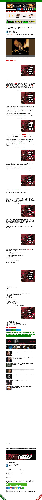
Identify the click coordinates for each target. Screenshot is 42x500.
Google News (22, 336)
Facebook (32, 334)
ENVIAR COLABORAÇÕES (21, 3)
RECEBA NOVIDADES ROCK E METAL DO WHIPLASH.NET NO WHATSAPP (21, 0)
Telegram (27, 334)
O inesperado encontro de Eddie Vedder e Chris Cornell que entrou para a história (22, 358)
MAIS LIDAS (20, 472)
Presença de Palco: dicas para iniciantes (20, 380)
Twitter (12, 336)
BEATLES (29, 249)
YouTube (17, 336)
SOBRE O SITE (8, 3)
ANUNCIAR (14, 3)
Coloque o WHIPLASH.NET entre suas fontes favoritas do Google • (19, 332)
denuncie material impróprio (27, 481)
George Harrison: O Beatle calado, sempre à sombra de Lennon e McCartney (22, 387)
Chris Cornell (20, 143)
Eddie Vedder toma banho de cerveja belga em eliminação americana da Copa (23, 375)
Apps (30, 336)
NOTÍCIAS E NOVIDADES (10, 11)
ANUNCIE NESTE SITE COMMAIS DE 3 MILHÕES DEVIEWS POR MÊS (39, 497)
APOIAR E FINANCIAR (9, 474)
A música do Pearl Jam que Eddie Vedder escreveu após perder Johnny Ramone (23, 352)
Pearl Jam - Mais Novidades (11, 60)
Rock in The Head (12, 31)
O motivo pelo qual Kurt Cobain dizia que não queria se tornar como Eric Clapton (22, 364)
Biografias (7, 25)
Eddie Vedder (8, 86)
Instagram (8, 336)
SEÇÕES (24, 11)
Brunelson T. (12, 30)
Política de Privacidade (16, 482)
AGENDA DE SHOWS (18, 11)
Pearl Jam (10, 25)
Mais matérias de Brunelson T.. (13, 465)
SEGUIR (27, 3)
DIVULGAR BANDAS (9, 473)
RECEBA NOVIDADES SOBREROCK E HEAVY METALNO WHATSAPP (3, 497)
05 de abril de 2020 (14, 32)
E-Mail (27, 336)
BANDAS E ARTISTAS (30, 11)
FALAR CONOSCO (33, 3)
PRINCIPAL (20, 469)
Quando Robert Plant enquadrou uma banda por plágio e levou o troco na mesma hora (23, 370)
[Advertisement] (13, 98)
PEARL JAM (11, 34)
